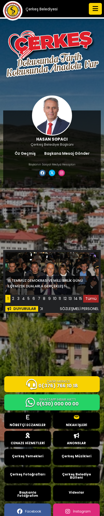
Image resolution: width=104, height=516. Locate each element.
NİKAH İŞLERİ (76, 425)
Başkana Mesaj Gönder (67, 153)
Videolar (76, 492)
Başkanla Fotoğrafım (27, 494)
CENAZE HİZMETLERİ (28, 443)
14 (76, 298)
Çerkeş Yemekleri (27, 456)
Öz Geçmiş (25, 153)
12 (65, 298)
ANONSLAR (76, 443)
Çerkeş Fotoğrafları (27, 474)
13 (70, 298)
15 (80, 298)
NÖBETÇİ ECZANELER (28, 425)
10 (55, 298)
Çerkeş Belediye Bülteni (76, 476)
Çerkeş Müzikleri (76, 456)
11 (60, 298)
